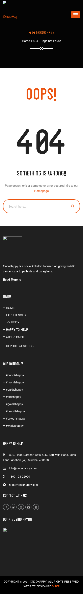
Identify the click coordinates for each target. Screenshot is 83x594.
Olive (56, 586)
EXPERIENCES (16, 315)
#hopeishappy (15, 375)
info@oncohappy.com (23, 468)
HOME (10, 308)
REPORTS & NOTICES (20, 346)
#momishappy (15, 382)
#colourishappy (15, 418)
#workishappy (15, 426)
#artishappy (13, 397)
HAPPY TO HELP (17, 329)
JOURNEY (12, 322)
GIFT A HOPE (15, 337)
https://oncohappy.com (23, 485)
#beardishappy (15, 411)
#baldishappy (14, 389)
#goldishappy (14, 404)
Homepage (41, 190)
